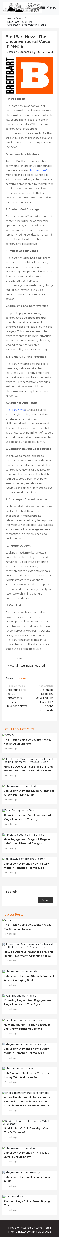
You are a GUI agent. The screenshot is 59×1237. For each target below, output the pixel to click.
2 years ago (24, 51)
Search (11, 892)
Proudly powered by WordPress (29, 1227)
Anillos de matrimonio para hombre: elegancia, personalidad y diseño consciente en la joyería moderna (27, 1101)
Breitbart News (15, 409)
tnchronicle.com (40, 170)
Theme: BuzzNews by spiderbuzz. (29, 1231)
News (22, 678)
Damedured (45, 52)
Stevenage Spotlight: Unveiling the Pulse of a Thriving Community (44, 698)
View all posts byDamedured (26, 665)
